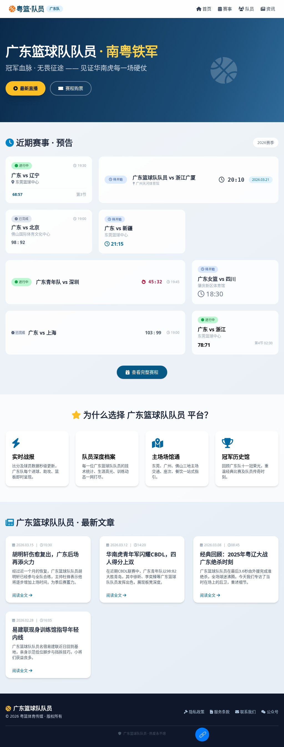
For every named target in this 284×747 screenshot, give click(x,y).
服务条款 (222, 711)
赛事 (227, 9)
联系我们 (248, 711)
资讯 (270, 9)
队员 (249, 9)
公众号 (272, 711)
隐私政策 (196, 711)
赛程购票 (74, 88)
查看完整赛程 (145, 372)
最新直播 (29, 88)
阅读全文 (20, 595)
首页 (206, 9)
